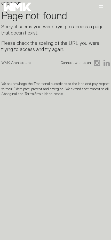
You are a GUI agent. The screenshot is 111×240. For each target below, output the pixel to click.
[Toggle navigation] (101, 7)
